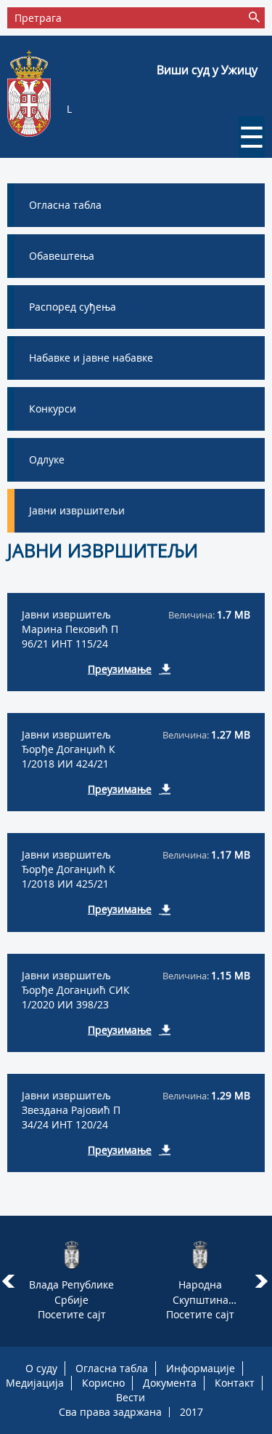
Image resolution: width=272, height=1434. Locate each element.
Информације (200, 1368)
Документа (170, 1383)
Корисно (103, 1383)
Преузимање (120, 669)
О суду (41, 1368)
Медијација (35, 1383)
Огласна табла (111, 1368)
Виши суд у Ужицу (207, 70)
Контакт (235, 1383)
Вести (130, 1397)
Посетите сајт (72, 1314)
